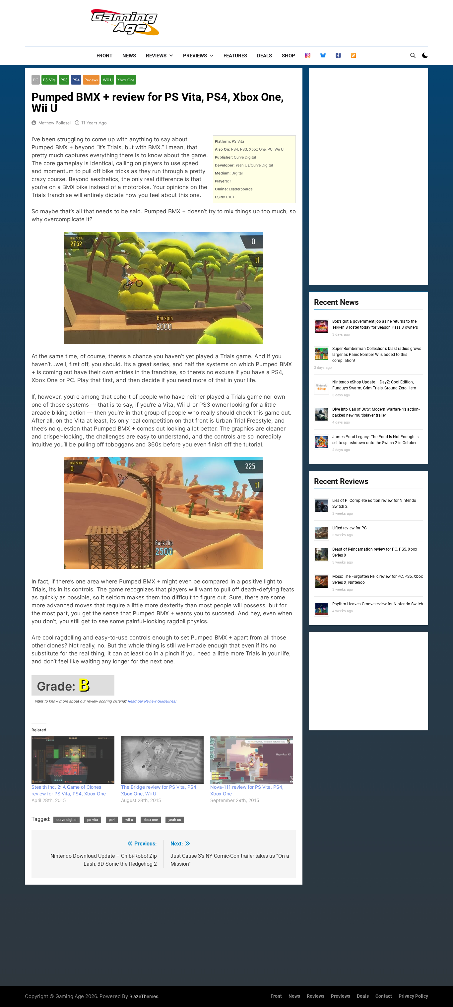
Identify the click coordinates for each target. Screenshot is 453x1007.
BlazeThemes (143, 996)
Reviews (156, 56)
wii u (129, 820)
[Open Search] (413, 55)
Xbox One (125, 80)
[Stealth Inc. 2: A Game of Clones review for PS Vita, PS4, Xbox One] (73, 760)
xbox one (151, 820)
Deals (264, 56)
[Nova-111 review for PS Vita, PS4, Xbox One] (251, 760)
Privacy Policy (413, 996)
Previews (195, 56)
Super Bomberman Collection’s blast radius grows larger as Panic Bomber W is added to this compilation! (376, 354)
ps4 (112, 820)
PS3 (64, 80)
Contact (383, 996)
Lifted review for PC (349, 528)
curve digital (66, 820)
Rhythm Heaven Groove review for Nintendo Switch (377, 604)
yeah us (174, 820)
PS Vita (49, 80)
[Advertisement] (307, 21)
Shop (288, 56)
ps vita (92, 820)
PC (35, 80)
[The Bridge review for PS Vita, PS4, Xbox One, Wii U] (162, 760)
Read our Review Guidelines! (152, 701)
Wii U (107, 80)
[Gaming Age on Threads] (307, 56)
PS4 (76, 80)
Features (235, 56)
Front (104, 56)
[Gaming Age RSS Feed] (353, 56)
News (129, 56)
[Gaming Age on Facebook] (338, 56)
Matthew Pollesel (54, 122)
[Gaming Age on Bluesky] (323, 56)
